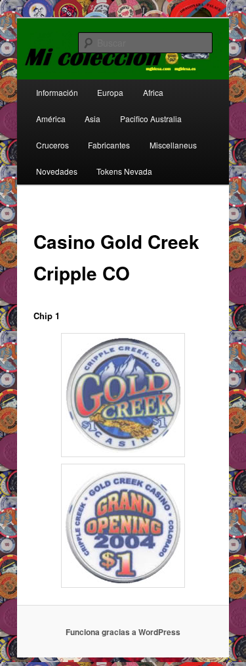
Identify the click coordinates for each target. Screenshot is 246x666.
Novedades (56, 171)
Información (57, 92)
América (51, 118)
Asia (92, 118)
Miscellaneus (173, 144)
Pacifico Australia (151, 118)
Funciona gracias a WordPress (123, 632)
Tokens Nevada (124, 171)
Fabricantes (109, 144)
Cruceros (52, 144)
